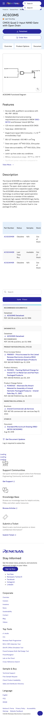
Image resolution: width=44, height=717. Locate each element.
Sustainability (7, 611)
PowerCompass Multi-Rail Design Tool (16, 651)
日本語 (5, 702)
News (5, 608)
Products (5, 9)
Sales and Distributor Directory (13, 684)
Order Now (23, 37)
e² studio (6, 633)
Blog (4, 619)
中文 (4, 698)
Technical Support (9, 673)
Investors (6, 604)
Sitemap (5, 711)
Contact (5, 615)
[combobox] (32, 8)
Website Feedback (16, 711)
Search (32, 3)
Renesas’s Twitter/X (14, 577)
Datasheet (23, 31)
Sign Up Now (10, 569)
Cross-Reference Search (11, 662)
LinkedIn (10, 584)
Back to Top (41, 715)
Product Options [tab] (22, 46)
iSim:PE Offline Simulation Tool (13, 648)
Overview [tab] (8, 46)
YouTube (10, 574)
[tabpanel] (22, 502)
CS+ (4, 637)
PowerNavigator (8, 655)
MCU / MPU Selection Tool (11, 644)
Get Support (8, 481)
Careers (5, 601)
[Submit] (25, 8)
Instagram (11, 582)
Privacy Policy (20, 708)
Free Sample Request (10, 677)
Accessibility (31, 708)
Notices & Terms (8, 708)
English (5, 695)
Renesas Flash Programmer (12, 640)
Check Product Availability (12, 680)
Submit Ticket (8, 535)
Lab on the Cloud (9, 658)
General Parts (14, 9)
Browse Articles (9, 508)
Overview (6, 597)
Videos (5, 622)
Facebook (11, 579)
